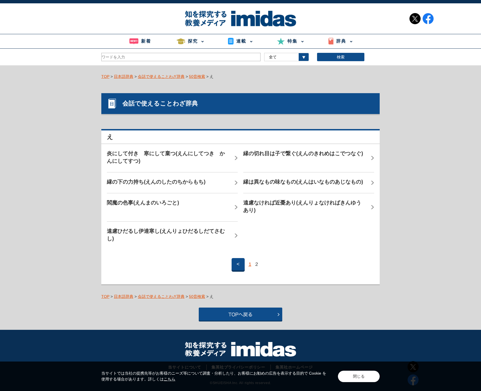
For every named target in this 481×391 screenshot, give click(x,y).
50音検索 (197, 76)
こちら (169, 379)
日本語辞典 (123, 76)
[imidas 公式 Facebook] (428, 18)
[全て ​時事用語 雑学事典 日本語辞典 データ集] (286, 57)
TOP (105, 76)
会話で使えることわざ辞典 (161, 76)
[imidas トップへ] (240, 18)
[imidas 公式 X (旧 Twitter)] (415, 18)
